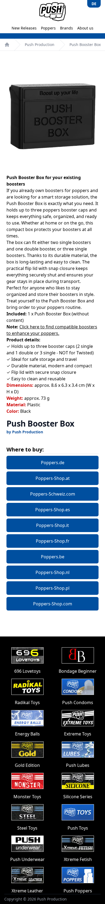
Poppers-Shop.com (52, 604)
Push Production (39, 44)
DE (94, 3)
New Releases (24, 28)
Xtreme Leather (27, 891)
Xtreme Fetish (78, 859)
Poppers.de (52, 463)
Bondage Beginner (78, 671)
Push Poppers (78, 891)
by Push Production (24, 431)
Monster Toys (27, 797)
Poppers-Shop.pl (52, 588)
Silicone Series (77, 797)
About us (85, 28)
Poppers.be (52, 557)
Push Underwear (27, 859)
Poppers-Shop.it (52, 525)
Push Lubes (77, 765)
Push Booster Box (85, 44)
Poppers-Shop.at (53, 478)
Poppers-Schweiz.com (52, 494)
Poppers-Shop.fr (52, 541)
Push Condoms (77, 702)
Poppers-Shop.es (52, 510)
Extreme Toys (77, 734)
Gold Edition (27, 765)
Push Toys (78, 828)
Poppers (48, 28)
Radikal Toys (27, 702)
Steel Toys (27, 828)
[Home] (7, 44)
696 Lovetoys (27, 671)
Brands (66, 28)
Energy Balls (27, 734)
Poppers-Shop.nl (52, 572)
